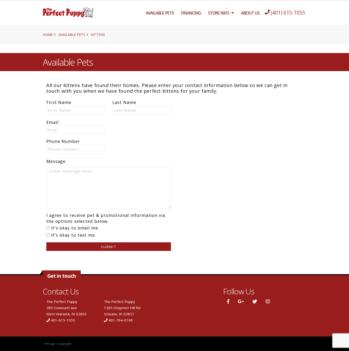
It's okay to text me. (73, 235)
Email (52, 122)
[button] (228, 302)
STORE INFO (218, 13)
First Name (58, 102)
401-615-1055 (63, 320)
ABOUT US (250, 13)
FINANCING (191, 13)
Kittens (98, 34)
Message (56, 161)
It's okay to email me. (75, 227)
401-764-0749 (120, 320)
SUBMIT (109, 246)
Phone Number (63, 141)
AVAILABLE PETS (160, 13)
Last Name (124, 102)
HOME (48, 34)
